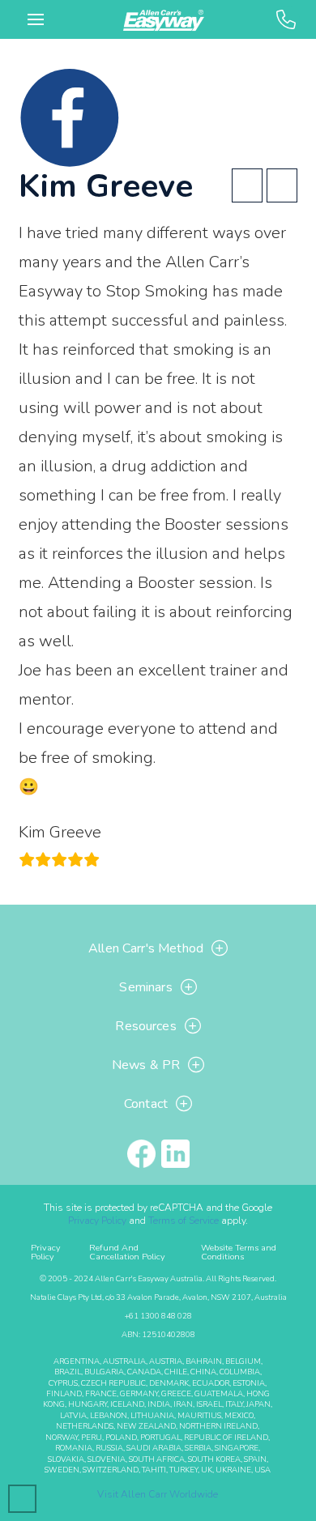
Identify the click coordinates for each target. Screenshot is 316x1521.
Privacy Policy (97, 1220)
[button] (35, 19)
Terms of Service (183, 1220)
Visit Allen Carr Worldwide (157, 1494)
